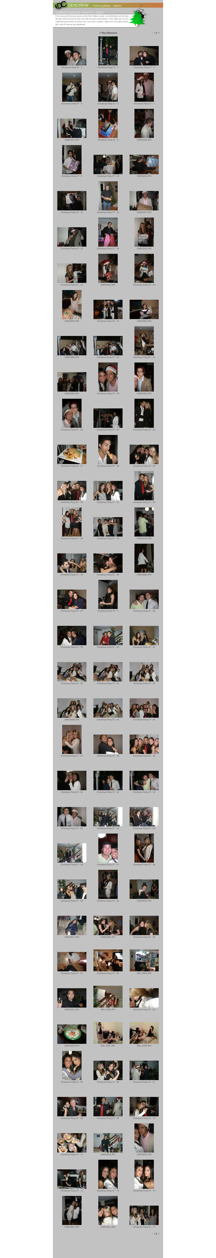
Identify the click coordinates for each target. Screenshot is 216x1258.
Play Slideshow (109, 33)
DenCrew (78, 5)
